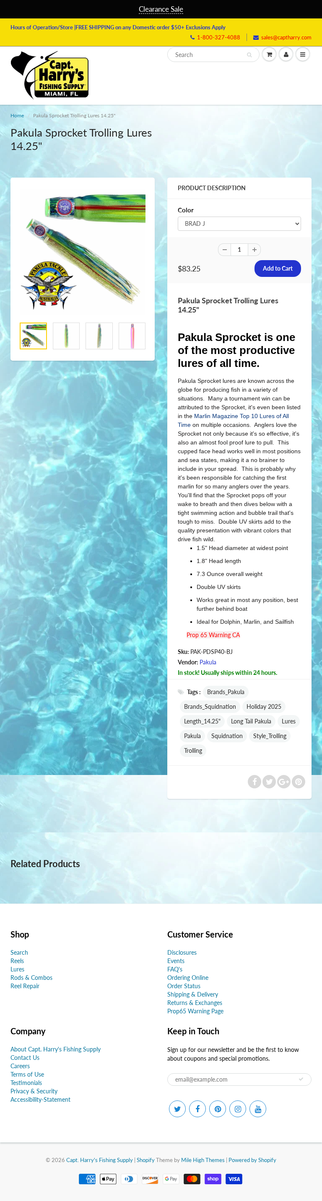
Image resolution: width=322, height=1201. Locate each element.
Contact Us (24, 1057)
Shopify (146, 1160)
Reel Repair (24, 985)
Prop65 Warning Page (195, 1011)
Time (184, 424)
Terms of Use (27, 1074)
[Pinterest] (217, 1108)
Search (19, 952)
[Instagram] (237, 1108)
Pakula (208, 662)
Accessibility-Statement (40, 1099)
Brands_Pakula (225, 691)
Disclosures (182, 952)
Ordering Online (187, 977)
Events (175, 960)
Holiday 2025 (264, 706)
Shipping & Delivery (192, 994)
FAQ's (174, 969)
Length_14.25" (202, 721)
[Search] (249, 55)
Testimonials (26, 1082)
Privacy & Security (33, 1091)
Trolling (193, 750)
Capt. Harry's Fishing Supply (99, 1160)
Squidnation (227, 735)
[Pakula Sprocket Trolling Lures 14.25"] (82, 252)
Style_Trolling (269, 735)
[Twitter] (177, 1108)
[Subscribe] (301, 1079)
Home (17, 115)
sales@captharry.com (286, 37)
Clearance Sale (161, 9)
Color (186, 210)
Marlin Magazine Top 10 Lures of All (241, 416)
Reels (17, 960)
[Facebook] (197, 1108)
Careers (20, 1065)
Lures (289, 721)
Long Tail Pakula (251, 721)
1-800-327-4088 (218, 37)
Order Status (183, 985)
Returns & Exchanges (194, 1002)
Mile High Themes (203, 1160)
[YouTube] (257, 1108)
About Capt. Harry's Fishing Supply (55, 1049)
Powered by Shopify (252, 1160)
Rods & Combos (31, 977)
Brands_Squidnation (210, 706)
